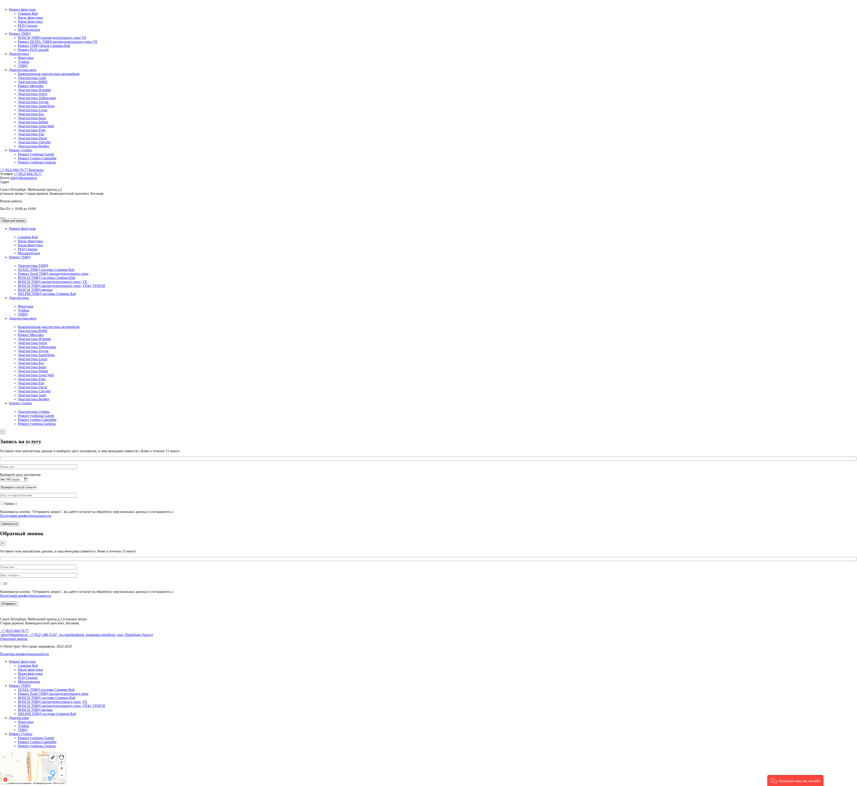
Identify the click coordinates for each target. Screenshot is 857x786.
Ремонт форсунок (22, 9)
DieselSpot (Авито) (138, 635)
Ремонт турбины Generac (37, 162)
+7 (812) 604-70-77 (14, 170)
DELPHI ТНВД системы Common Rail (47, 294)
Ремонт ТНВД (20, 34)
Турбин (23, 62)
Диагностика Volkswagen (37, 98)
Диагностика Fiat (31, 134)
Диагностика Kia (31, 114)
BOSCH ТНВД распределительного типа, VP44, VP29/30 (61, 286)
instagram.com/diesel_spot (104, 635)
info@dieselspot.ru (23, 178)
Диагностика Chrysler (34, 142)
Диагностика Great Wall (36, 126)
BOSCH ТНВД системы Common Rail (46, 278)
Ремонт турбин (20, 150)
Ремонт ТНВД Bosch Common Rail (44, 46)
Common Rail (28, 13)
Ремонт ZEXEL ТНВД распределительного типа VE (58, 42)
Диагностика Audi (32, 78)
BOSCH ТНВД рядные (35, 290)
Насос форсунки (30, 17)
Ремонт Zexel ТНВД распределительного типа (53, 274)
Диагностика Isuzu (32, 118)
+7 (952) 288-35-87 (43, 635)
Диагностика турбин (34, 412)
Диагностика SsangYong (36, 106)
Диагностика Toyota (33, 102)
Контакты (36, 170)
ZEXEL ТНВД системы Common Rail (46, 270)
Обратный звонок (13, 220)
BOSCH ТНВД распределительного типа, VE (52, 282)
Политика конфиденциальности (24, 654)
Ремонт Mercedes (31, 86)
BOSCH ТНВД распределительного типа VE (52, 38)
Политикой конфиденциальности (25, 516)
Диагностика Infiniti (33, 122)
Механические (29, 29)
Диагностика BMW (33, 82)
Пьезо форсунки (30, 21)
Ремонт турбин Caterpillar (37, 158)
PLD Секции (27, 25)
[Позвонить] (0, 216)
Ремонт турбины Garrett (36, 154)
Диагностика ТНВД (33, 266)
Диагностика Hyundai (34, 90)
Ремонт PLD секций (33, 50)
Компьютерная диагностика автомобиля (48, 74)
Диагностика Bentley (34, 146)
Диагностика (19, 54)
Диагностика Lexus (32, 110)
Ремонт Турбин (20, 734)
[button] (795, 780)
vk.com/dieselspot (71, 635)
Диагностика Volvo (32, 94)
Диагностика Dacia (32, 138)
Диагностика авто (22, 70)
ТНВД (22, 66)
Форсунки (25, 58)
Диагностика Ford (31, 130)
